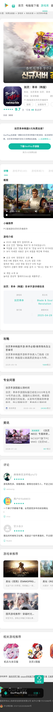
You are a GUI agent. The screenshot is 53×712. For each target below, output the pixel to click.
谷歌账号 (42, 104)
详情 (6, 170)
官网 (28, 104)
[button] (5, 201)
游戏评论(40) (20, 170)
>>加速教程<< (44, 139)
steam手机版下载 (28, 676)
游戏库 (20, 13)
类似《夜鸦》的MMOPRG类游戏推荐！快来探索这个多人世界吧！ (21, 581)
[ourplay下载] (12, 5)
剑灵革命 (19, 300)
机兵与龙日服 (11, 661)
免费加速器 (10, 13)
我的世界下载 (14, 676)
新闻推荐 (35, 431)
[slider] (8, 109)
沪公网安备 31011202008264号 (18, 706)
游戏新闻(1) (38, 170)
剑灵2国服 (34, 661)
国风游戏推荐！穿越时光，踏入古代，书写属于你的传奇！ (21, 613)
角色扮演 (29, 13)
